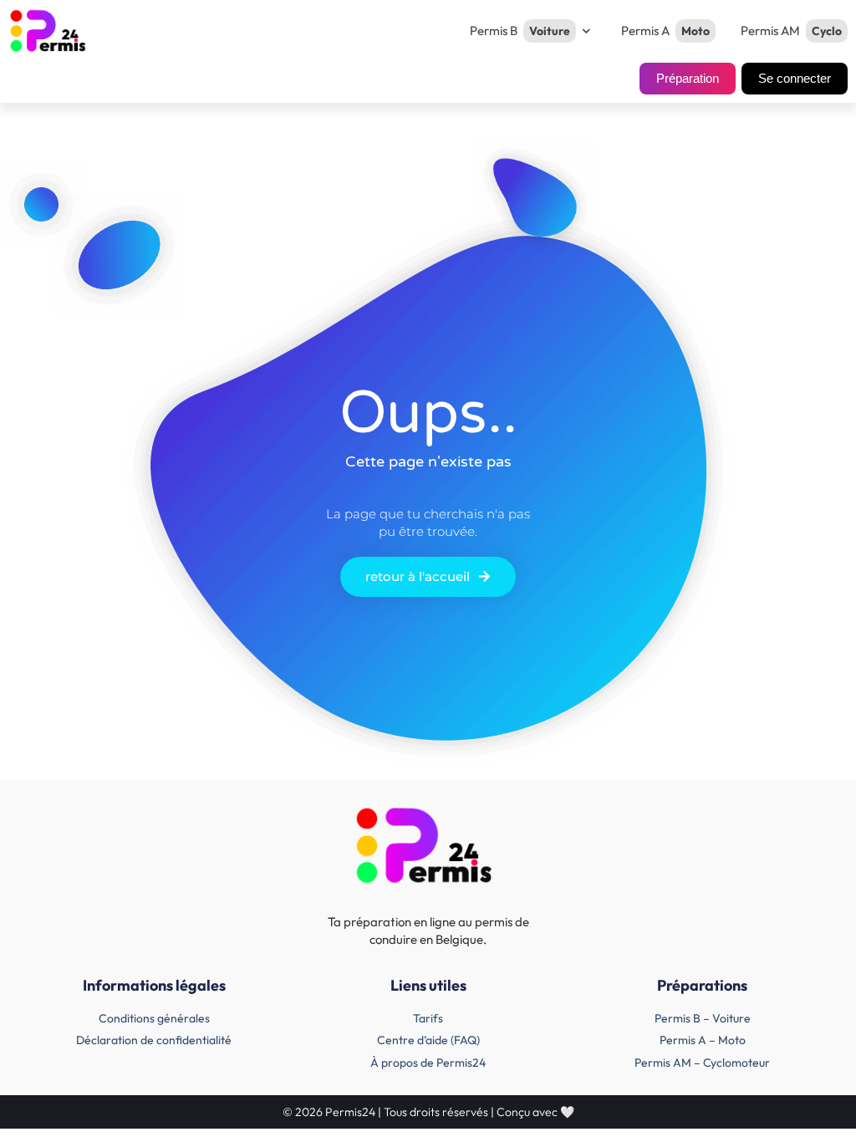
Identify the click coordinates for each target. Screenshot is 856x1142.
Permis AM (791, 30)
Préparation (687, 78)
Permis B (520, 30)
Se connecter (794, 78)
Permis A (665, 30)
